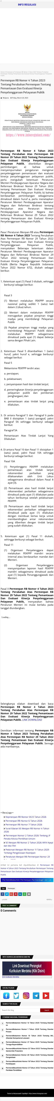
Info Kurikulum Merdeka (10, 977)
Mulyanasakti (17, 1093)
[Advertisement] (27, 36)
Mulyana (6, 98)
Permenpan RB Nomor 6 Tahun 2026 (24, 820)
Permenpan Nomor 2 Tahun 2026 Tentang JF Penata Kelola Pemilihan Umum (27, 837)
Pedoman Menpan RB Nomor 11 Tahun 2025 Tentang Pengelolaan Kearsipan (26, 851)
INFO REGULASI (27, 4)
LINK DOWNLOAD (32, 719)
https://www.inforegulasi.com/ (38, 1093)
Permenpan (9, 72)
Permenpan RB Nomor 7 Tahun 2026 (24, 824)
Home (2, 72)
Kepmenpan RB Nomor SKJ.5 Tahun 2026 (26, 817)
